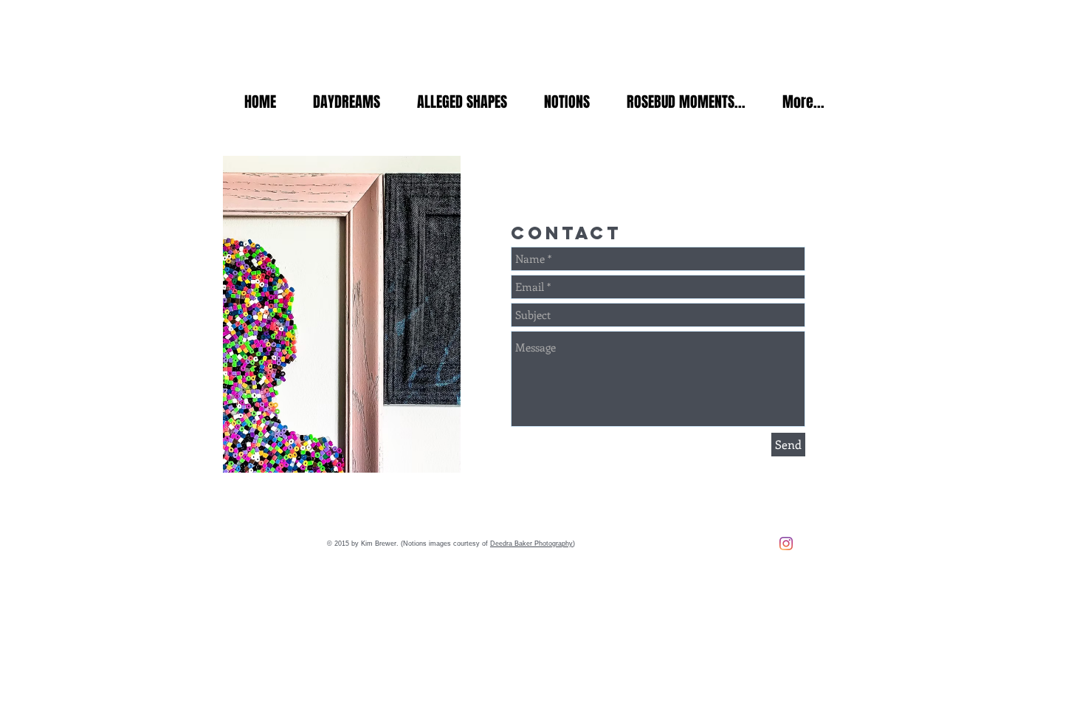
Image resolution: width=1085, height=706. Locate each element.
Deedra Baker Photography (531, 543)
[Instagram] (786, 543)
